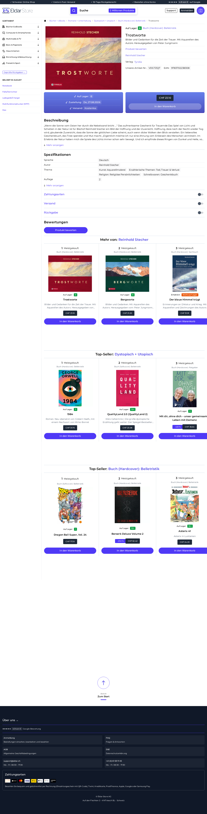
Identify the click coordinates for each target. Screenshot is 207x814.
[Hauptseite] (36, 11)
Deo (4, 110)
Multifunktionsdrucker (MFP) (15, 104)
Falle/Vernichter (9, 92)
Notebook (7, 86)
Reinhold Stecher (135, 55)
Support (171, 10)
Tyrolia (138, 61)
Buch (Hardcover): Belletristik (132, 21)
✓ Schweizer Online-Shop (22, 2)
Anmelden (187, 10)
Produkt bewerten (65, 230)
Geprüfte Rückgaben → (14, 72)
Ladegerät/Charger (11, 98)
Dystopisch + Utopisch (104, 21)
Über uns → (10, 720)
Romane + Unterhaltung (79, 21)
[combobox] (107, 11)
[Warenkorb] (201, 11)
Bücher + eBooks (57, 21)
